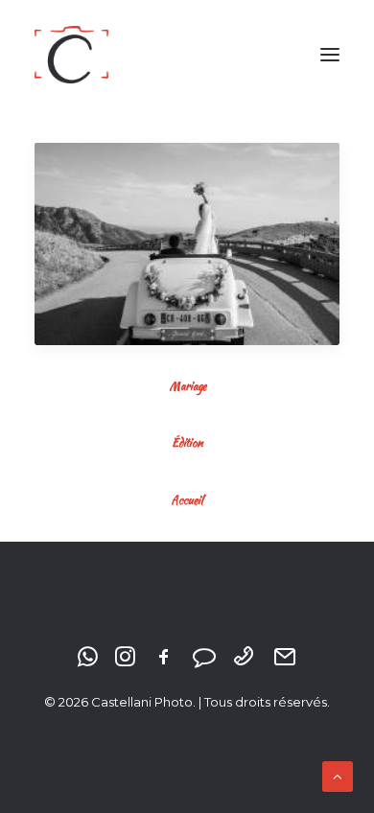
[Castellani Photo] (71, 54)
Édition (187, 442)
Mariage (187, 386)
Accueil (187, 500)
